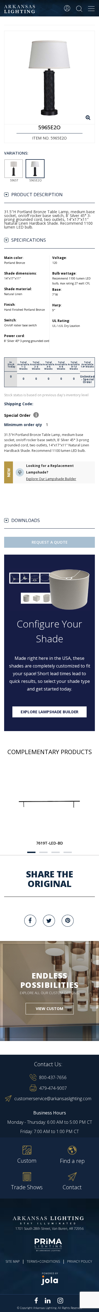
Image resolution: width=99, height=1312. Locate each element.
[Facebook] (30, 921)
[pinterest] (68, 921)
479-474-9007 (53, 1088)
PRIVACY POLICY (79, 1261)
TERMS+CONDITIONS (43, 1261)
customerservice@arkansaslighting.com (52, 1099)
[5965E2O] (49, 77)
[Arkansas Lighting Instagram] (60, 1300)
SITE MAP (13, 1261)
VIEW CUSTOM (49, 1008)
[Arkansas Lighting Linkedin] (48, 1300)
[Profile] (67, 8)
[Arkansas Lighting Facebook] (36, 1300)
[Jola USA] (49, 1278)
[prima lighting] (49, 1245)
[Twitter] (49, 921)
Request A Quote (50, 542)
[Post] (49, 804)
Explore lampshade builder (50, 711)
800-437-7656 (53, 1077)
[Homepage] (20, 9)
